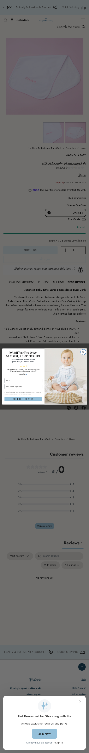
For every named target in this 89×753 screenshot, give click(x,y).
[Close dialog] (83, 352)
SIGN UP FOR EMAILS (23, 399)
